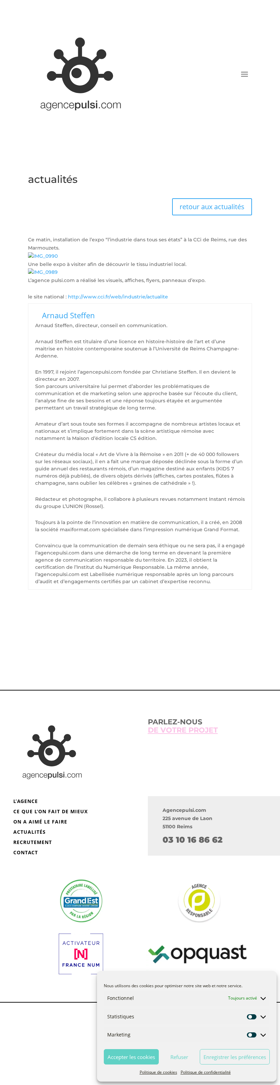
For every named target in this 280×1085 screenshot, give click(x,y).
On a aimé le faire (40, 822)
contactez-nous (140, 658)
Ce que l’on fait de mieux (50, 812)
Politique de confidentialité (206, 1072)
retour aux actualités (212, 206)
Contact (25, 853)
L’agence (25, 801)
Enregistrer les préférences (235, 1057)
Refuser (179, 1057)
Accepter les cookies (131, 1057)
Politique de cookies (158, 1072)
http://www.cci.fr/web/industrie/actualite (118, 297)
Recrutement (32, 842)
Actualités (29, 832)
